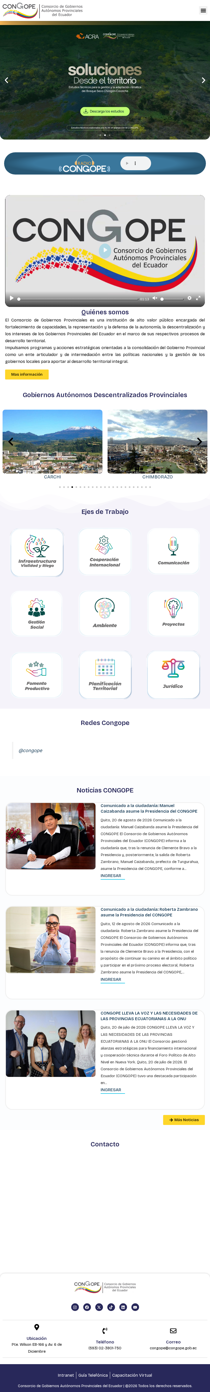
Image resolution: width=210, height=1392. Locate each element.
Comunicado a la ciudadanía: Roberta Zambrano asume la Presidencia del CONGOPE (149, 912)
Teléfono (105, 1342)
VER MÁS (105, 115)
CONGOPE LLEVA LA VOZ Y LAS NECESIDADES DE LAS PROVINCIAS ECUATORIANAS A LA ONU (149, 1016)
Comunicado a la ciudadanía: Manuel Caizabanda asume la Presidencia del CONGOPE (149, 808)
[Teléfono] (105, 1331)
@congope (30, 750)
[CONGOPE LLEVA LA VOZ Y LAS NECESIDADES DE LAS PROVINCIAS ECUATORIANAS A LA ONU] (51, 1043)
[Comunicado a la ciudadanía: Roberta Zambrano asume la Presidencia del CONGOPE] (51, 940)
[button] (203, 10)
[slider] (77, 299)
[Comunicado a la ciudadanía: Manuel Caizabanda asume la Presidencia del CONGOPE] (51, 836)
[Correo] (173, 1331)
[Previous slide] (10, 442)
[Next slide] (199, 442)
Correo (173, 1342)
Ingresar (111, 875)
